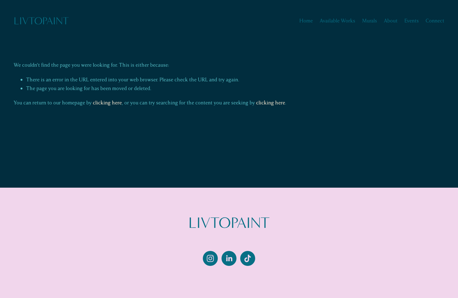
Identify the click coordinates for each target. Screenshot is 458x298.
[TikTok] (247, 258)
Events (411, 20)
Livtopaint (41, 21)
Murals (369, 20)
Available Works (337, 20)
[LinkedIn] (229, 258)
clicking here (107, 102)
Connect (435, 20)
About (391, 20)
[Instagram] (210, 258)
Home (306, 20)
